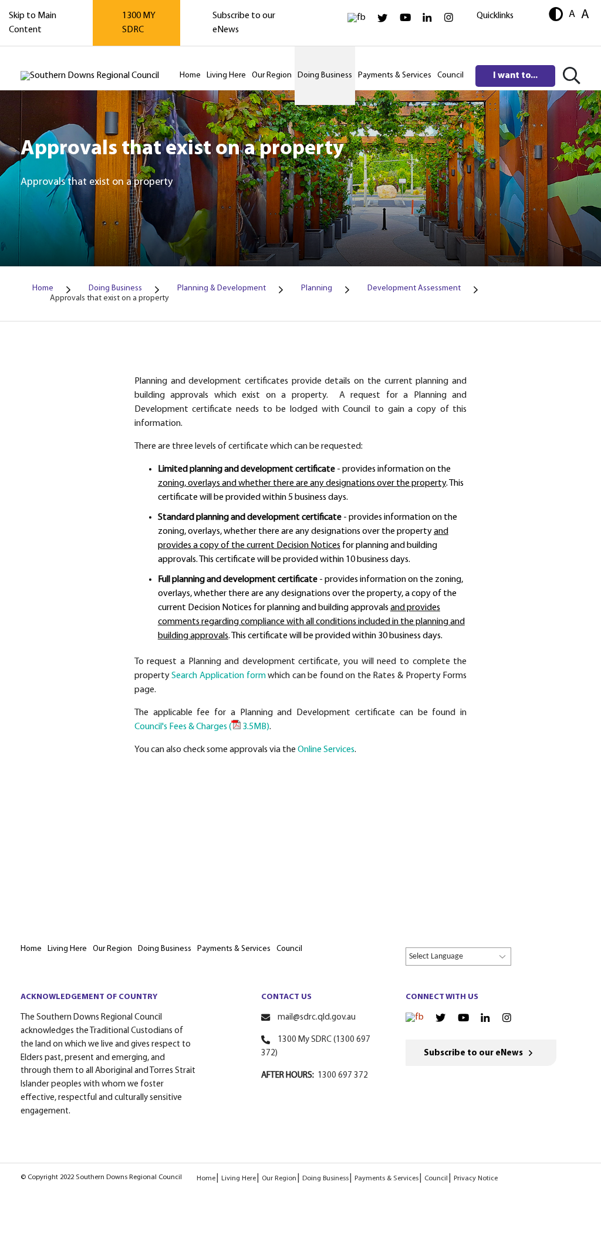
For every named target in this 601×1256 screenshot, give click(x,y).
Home (206, 1178)
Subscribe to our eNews (473, 1053)
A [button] (572, 14)
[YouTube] (405, 18)
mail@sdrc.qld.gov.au (317, 1017)
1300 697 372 (343, 1075)
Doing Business (325, 1178)
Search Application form (218, 676)
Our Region (279, 1178)
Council (436, 1178)
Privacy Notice (476, 1178)
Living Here (238, 1178)
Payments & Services (386, 1178)
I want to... (515, 75)
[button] (556, 15)
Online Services (326, 749)
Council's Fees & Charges (201, 727)
